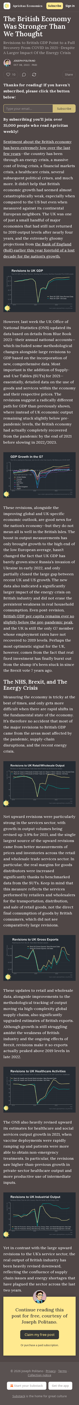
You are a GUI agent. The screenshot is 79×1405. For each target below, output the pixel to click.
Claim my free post (40, 1334)
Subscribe (54, 6)
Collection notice (39, 1375)
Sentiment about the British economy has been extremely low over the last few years (37, 147)
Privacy (51, 1371)
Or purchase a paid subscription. (40, 1345)
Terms (62, 1371)
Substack (18, 1396)
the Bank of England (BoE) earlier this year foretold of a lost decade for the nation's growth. (39, 250)
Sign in (70, 6)
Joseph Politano (24, 60)
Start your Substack (28, 1386)
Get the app (60, 1386)
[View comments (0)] (24, 74)
